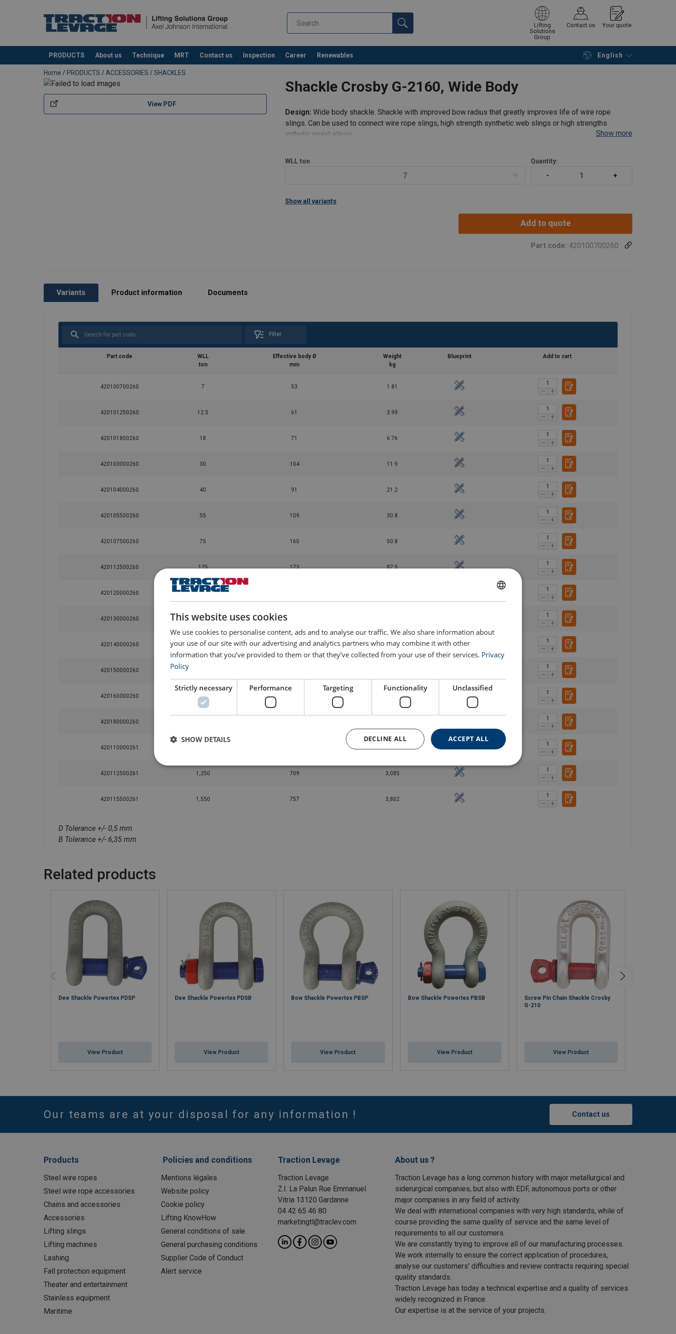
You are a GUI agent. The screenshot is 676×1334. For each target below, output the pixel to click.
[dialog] (338, 667)
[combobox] (501, 585)
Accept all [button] (468, 738)
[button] (200, 739)
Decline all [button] (385, 738)
